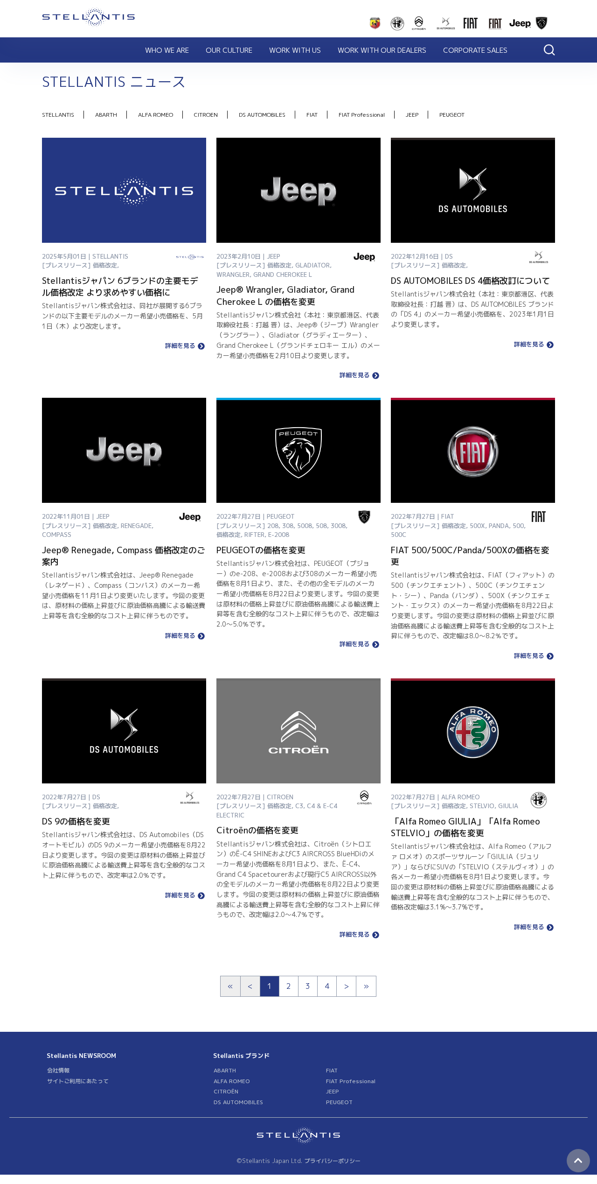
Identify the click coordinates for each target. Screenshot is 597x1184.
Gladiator (312, 265)
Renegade (136, 526)
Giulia (508, 806)
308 (287, 526)
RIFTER (254, 534)
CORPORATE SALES (475, 50)
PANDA (499, 526)
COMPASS (56, 534)
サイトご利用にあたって (78, 1081)
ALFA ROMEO (155, 115)
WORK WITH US (295, 50)
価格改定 (105, 265)
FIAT (312, 115)
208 (272, 526)
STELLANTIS (58, 115)
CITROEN (206, 115)
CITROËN (226, 1091)
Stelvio (482, 806)
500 (518, 526)
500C (398, 534)
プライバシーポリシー (333, 1161)
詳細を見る (180, 346)
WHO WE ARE (167, 50)
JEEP (412, 115)
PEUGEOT (452, 115)
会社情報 (58, 1070)
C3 (299, 806)
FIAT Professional (362, 115)
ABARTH (106, 115)
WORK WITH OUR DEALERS (382, 50)
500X (477, 526)
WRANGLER (233, 274)
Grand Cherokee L (282, 274)
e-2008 (278, 534)
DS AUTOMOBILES (262, 115)
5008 (304, 526)
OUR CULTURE (229, 50)
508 (321, 526)
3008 (338, 526)
